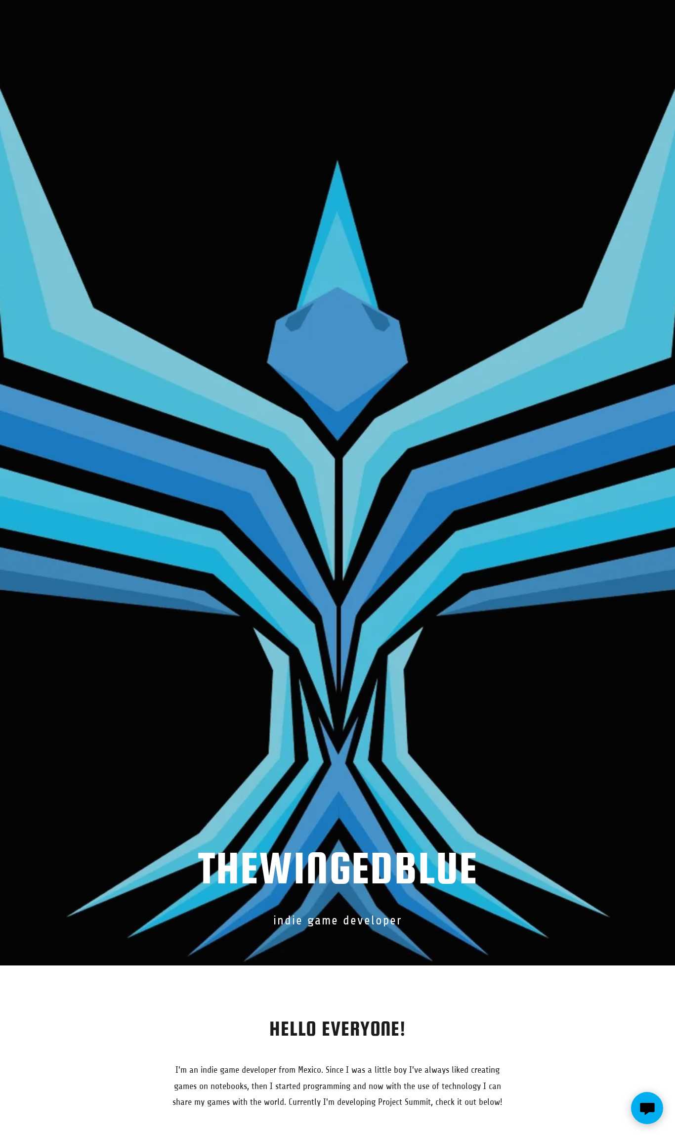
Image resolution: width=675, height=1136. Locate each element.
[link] (337, 22)
